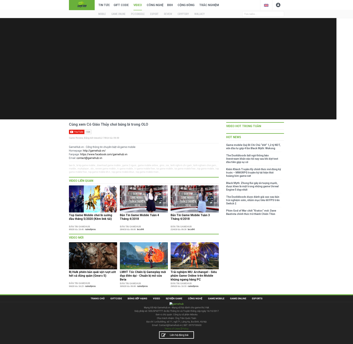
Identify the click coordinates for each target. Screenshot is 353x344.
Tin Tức (104, 5)
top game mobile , (206, 168)
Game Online (238, 298)
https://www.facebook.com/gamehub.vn (103, 154)
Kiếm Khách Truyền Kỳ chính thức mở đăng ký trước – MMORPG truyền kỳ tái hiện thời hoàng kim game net (253, 172)
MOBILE (102, 14)
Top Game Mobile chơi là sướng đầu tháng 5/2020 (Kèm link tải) (90, 217)
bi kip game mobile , (86, 165)
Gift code (121, 5)
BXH (170, 5)
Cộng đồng (186, 5)
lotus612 (98, 138)
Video (137, 5)
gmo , (162, 165)
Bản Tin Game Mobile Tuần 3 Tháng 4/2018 (190, 217)
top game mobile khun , (123, 172)
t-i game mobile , (125, 168)
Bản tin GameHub (79, 226)
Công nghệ (155, 5)
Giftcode (116, 298)
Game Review (76, 138)
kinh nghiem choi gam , (205, 165)
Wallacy (199, 14)
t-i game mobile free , (145, 168)
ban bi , (72, 165)
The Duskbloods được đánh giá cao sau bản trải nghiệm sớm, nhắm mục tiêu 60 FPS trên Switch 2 (253, 200)
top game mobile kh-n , (99, 172)
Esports (257, 298)
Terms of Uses (172, 328)
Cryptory (183, 14)
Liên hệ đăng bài (179, 335)
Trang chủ (98, 298)
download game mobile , (109, 165)
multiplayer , (84, 168)
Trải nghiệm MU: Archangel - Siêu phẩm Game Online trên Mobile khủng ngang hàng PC (194, 275)
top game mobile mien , (148, 172)
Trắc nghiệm (209, 5)
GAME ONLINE (118, 14)
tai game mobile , (165, 168)
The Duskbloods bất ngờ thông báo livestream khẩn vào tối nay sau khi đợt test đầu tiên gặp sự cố (252, 159)
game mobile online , (148, 165)
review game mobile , (106, 168)
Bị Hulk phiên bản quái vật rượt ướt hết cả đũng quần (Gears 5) (92, 273)
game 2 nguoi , (129, 165)
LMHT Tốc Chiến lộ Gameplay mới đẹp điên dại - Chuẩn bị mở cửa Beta (143, 275)
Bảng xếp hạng (137, 298)
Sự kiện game (174, 298)
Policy (185, 328)
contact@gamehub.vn (89, 158)
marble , (73, 168)
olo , (92, 168)
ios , (168, 165)
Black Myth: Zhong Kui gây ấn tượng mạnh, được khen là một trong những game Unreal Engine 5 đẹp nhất (252, 186)
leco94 (140, 229)
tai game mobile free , (185, 168)
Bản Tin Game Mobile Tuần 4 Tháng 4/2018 (139, 217)
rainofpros (90, 229)
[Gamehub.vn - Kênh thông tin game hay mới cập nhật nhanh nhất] (82, 5)
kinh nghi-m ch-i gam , (182, 165)
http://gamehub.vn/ (94, 150)
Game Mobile (216, 298)
